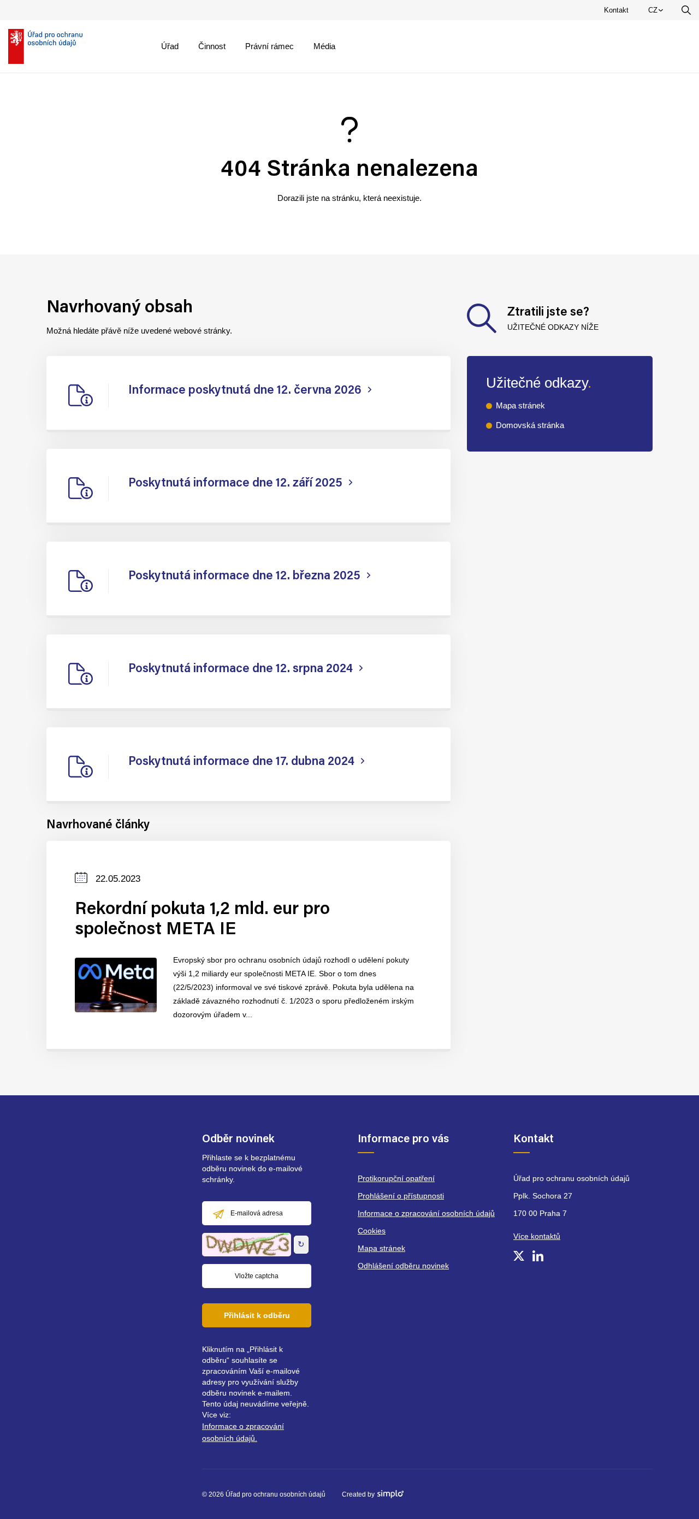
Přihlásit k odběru (257, 1315)
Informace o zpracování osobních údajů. (243, 1432)
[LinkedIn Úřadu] (537, 1255)
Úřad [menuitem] (170, 46)
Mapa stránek (520, 405)
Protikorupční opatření (396, 1178)
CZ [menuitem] (657, 12)
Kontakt (616, 10)
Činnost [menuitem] (212, 46)
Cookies (372, 1230)
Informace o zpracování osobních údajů (426, 1213)
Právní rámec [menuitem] (269, 46)
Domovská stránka (530, 425)
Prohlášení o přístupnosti (401, 1195)
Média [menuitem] (324, 46)
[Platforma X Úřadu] (518, 1256)
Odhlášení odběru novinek (403, 1265)
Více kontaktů (536, 1236)
